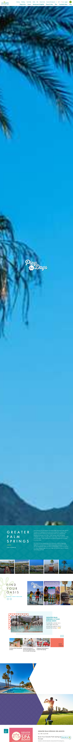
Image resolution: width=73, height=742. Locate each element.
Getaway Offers (53, 673)
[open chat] (66, 738)
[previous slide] (8, 599)
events (57, 546)
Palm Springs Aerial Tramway (55, 544)
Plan (56, 4)
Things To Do (23, 4)
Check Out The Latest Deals (51, 684)
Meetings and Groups (13, 705)
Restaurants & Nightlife (38, 4)
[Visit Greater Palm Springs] (4, 3)
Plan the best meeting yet (11, 716)
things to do (46, 543)
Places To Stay (49, 4)
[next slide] (11, 599)
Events (29, 4)
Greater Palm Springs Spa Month (51, 731)
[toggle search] (70, 2)
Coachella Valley (63, 4)
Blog (70, 4)
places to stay (42, 548)
